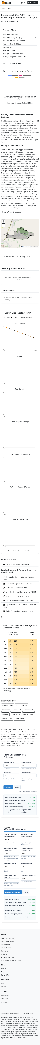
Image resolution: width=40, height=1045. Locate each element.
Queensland (5, 945)
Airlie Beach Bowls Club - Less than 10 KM (20, 592)
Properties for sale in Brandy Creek (17, 256)
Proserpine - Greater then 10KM (17, 564)
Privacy (3, 983)
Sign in (22, 3)
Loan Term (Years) (10, 867)
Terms (3, 987)
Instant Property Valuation (12, 212)
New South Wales (7, 942)
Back (3, 9)
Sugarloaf (6, 710)
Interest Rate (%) (28, 867)
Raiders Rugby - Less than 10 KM (17, 596)
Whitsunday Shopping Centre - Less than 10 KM (19, 578)
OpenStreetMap (26, 247)
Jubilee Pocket (28, 714)
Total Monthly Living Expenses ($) (11, 854)
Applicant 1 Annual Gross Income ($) (10, 839)
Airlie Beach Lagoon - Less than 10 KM (19, 583)
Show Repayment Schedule (28, 791)
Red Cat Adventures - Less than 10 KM (19, 600)
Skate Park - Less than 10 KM (16, 588)
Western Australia (7, 957)
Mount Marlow (21, 705)
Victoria (4, 954)
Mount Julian (7, 719)
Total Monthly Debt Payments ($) (28, 853)
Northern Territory (8, 938)
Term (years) (9, 776)
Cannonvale (17, 710)
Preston (5, 714)
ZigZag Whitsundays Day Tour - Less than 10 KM (19, 605)
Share (9, 9)
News (3, 972)
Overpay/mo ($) (27, 776)
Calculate (8, 787)
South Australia (6, 948)
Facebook (4, 999)
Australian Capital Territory (11, 960)
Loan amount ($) (9, 765)
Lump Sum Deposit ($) (28, 878)
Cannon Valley (7, 705)
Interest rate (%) (28, 765)
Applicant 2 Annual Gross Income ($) (27, 839)
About (3, 969)
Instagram (5, 995)
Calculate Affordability (12, 892)
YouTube (4, 1002)
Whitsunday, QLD (13, 21)
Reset (17, 787)
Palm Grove (16, 714)
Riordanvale (29, 710)
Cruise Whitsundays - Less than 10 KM (19, 611)
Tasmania (4, 951)
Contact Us (5, 975)
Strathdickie (19, 719)
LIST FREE (33, 3)
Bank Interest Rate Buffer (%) (11, 880)
